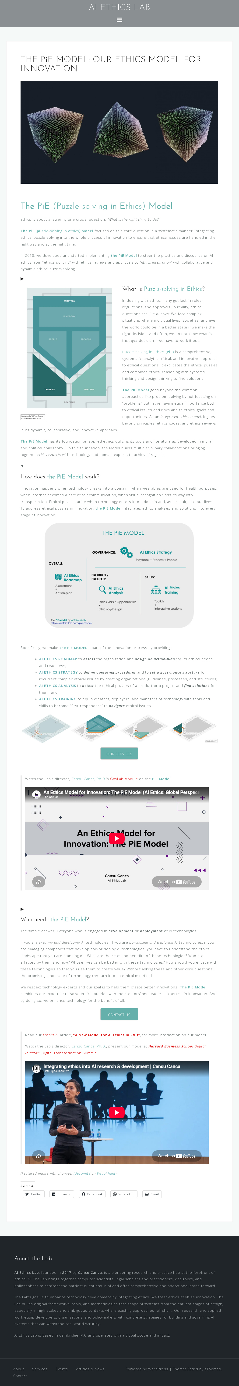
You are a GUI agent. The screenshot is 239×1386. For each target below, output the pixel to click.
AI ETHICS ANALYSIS (57, 685)
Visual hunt (106, 1173)
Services (40, 1369)
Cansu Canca (90, 1272)
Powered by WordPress (147, 1369)
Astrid (192, 1369)
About (18, 1369)
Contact (20, 1375)
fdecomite (82, 1173)
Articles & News (90, 1369)
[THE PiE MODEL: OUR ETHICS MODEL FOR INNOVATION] (119, 132)
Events (62, 1369)
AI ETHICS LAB (119, 8)
